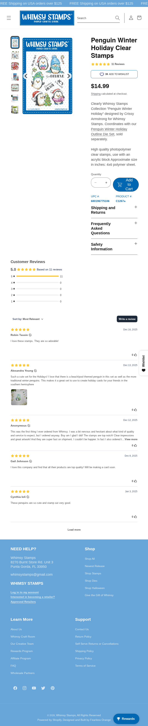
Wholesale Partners (22, 673)
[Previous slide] (26, 76)
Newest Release (95, 566)
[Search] (117, 18)
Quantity (96, 174)
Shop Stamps (93, 573)
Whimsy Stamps (66, 715)
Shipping (96, 93)
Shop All (90, 558)
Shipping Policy (84, 651)
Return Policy (83, 636)
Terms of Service (85, 665)
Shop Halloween (95, 588)
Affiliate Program (21, 658)
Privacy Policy (83, 658)
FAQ (13, 665)
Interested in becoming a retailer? (33, 596)
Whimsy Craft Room (23, 636)
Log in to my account (25, 592)
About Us (16, 629)
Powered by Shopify (49, 719)
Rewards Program (22, 651)
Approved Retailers (23, 601)
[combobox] (98, 18)
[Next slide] (68, 76)
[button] (8, 18)
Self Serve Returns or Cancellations (97, 643)
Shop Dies (91, 580)
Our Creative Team (22, 643)
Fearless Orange (100, 719)
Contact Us (82, 629)
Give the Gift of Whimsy (99, 595)
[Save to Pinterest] (68, 41)
